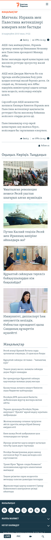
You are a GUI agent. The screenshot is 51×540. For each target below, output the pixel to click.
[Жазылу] (43, 510)
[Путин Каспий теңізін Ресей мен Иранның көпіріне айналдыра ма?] (25, 215)
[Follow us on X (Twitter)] (11, 510)
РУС (19, 536)
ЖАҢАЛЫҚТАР (10, 12)
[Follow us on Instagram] (24, 510)
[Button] (24, 40)
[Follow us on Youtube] (17, 510)
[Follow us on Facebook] (4, 510)
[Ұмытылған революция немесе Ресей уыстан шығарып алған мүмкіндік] (25, 173)
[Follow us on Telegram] (30, 510)
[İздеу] (43, 536)
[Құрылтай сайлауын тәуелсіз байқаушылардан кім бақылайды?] (25, 258)
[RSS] (37, 510)
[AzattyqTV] (30, 536)
